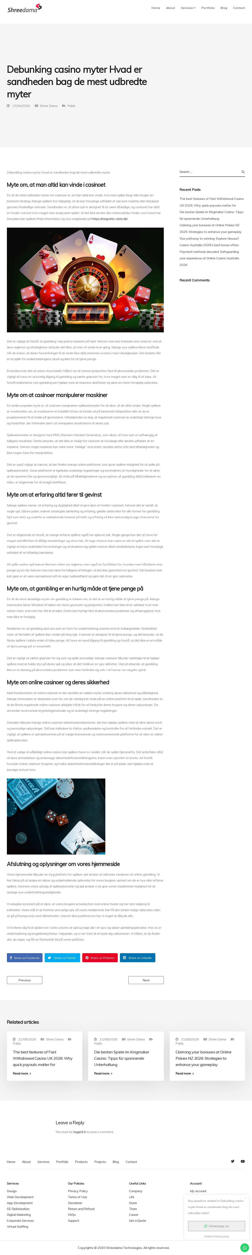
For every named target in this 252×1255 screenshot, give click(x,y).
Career (133, 1215)
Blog (224, 8)
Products (81, 1162)
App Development (20, 1203)
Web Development (20, 1197)
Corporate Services (20, 1221)
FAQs (72, 1215)
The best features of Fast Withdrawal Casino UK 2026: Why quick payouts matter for (42, 1058)
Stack (133, 1203)
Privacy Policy (78, 1191)
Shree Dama (48, 106)
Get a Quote (137, 1221)
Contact (239, 8)
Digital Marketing (19, 1215)
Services (187, 8)
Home (156, 8)
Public (71, 106)
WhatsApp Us (218, 1226)
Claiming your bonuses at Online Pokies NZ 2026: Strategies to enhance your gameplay (203, 1058)
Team (133, 1209)
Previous (25, 980)
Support (73, 1221)
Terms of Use (77, 1197)
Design (12, 1191)
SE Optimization (18, 1209)
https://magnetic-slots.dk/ (109, 219)
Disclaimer (75, 1203)
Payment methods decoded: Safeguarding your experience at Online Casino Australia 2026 (209, 258)
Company (136, 1191)
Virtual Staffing (17, 1226)
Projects (100, 1162)
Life (131, 1197)
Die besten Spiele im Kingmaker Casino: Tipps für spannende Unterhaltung (121, 1058)
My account (198, 1191)
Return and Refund (81, 1209)
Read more (20, 1073)
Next (146, 980)
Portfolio (208, 8)
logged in (79, 1132)
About (170, 8)
